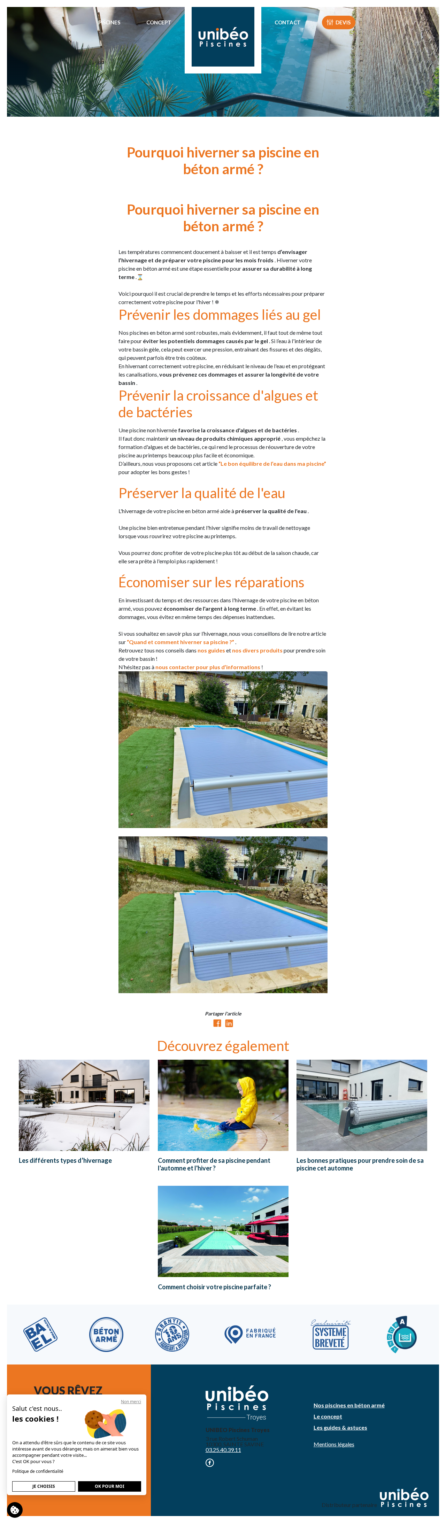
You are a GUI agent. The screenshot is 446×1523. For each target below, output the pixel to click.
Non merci (131, 1402)
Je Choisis (43, 1486)
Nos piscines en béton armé (349, 1405)
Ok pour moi (109, 1486)
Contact (288, 22)
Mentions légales (334, 1444)
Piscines (109, 22)
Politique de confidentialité (37, 1471)
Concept (158, 22)
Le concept (328, 1416)
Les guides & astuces (340, 1427)
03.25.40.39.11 (223, 1449)
